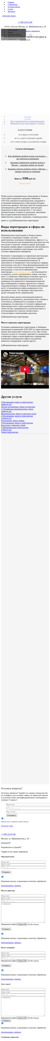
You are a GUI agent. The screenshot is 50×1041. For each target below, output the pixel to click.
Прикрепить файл (9, 924)
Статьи (10, 9)
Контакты (11, 11)
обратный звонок (9, 16)
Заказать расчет (25, 183)
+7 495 (25, 22)
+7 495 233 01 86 (8, 834)
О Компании (13, 5)
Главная (11, 2)
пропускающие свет (22, 272)
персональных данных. (7, 825)
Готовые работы (14, 7)
